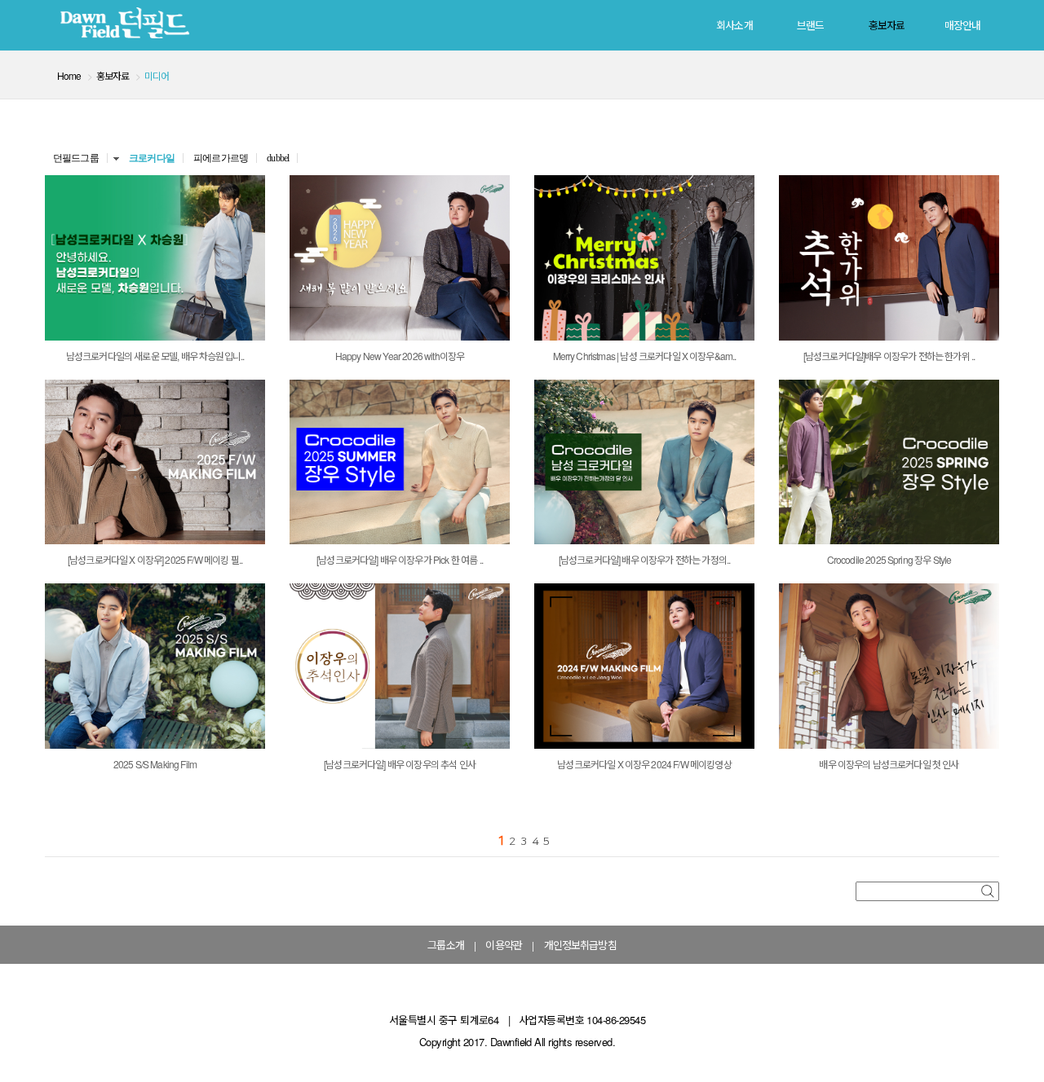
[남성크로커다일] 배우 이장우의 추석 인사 (400, 764)
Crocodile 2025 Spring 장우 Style (889, 559)
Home (69, 75)
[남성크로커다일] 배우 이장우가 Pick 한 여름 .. (399, 559)
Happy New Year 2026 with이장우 (399, 356)
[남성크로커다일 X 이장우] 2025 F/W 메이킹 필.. (155, 559)
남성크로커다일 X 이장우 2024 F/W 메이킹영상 (644, 764)
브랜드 (810, 25)
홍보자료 (887, 25)
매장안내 (962, 25)
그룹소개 (445, 944)
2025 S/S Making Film (155, 764)
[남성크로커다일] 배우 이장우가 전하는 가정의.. (644, 559)
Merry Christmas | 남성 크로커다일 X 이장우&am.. (645, 356)
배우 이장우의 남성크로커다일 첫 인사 (888, 764)
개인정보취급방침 (580, 944)
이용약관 (503, 944)
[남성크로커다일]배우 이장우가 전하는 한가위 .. (889, 356)
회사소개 (734, 25)
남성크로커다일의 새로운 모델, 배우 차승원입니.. (155, 356)
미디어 (156, 75)
